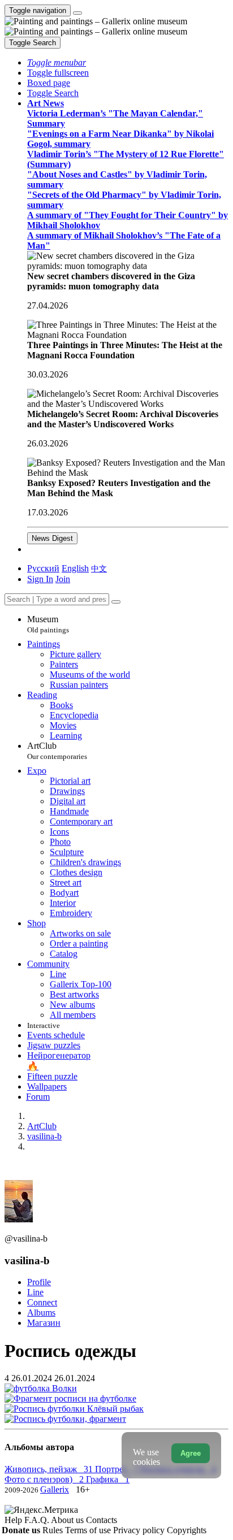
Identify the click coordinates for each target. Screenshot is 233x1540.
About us (68, 1520)
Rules (53, 1530)
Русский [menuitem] (43, 568)
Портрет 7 (118, 1469)
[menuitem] (99, 568)
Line (35, 1292)
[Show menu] (77, 13)
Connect (42, 1302)
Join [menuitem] (62, 579)
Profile (39, 1282)
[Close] (115, 602)
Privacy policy (140, 1530)
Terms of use (89, 1530)
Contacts (101, 1520)
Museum (48, 624)
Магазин (44, 1323)
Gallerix (54, 1489)
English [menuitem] (75, 568)
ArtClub (57, 751)
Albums (41, 1312)
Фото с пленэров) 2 (45, 1479)
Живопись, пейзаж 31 (50, 1469)
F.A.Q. (37, 1520)
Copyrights (186, 1530)
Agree (190, 1453)
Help (14, 1520)
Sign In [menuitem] (40, 579)
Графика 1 (108, 1479)
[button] (56, 62)
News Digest (52, 538)
